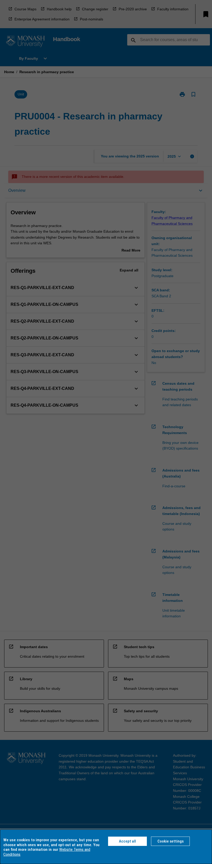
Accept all (127, 841)
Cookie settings (170, 841)
